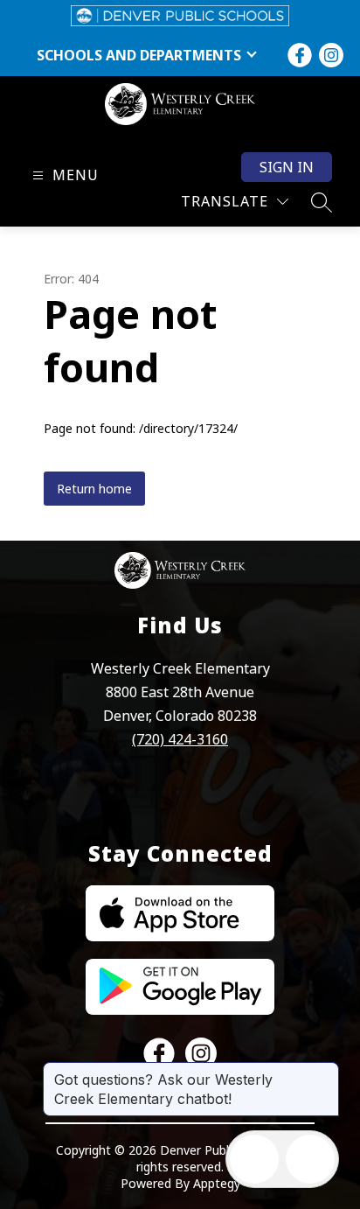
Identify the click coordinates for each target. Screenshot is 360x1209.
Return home (94, 488)
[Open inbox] (254, 1159)
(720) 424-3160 (180, 739)
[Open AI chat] (310, 1159)
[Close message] (325, 1071)
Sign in (287, 167)
